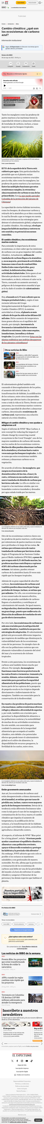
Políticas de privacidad (22, 1086)
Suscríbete (20, 3)
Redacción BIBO (7, 55)
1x (40, 88)
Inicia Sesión (32, 3)
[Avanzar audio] (37, 88)
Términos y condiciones (22, 1084)
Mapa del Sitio (22, 1065)
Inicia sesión (7, 1036)
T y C (19, 1046)
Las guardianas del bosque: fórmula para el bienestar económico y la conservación (27, 366)
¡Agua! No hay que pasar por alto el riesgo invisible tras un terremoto (27, 374)
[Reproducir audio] (5, 85)
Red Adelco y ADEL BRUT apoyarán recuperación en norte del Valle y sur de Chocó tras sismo (27, 357)
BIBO (17, 353)
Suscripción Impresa (22, 1068)
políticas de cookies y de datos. (18, 1122)
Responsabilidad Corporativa (22, 1081)
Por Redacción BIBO (8, 908)
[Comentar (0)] (26, 63)
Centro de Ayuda (22, 1088)
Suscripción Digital (22, 1071)
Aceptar (38, 1120)
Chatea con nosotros (23, 1075)
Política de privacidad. (32, 1046)
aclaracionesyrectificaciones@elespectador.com (22, 1104)
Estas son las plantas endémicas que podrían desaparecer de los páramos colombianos (22, 339)
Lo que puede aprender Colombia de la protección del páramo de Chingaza (21, 198)
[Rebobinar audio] (34, 88)
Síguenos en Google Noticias (23, 930)
